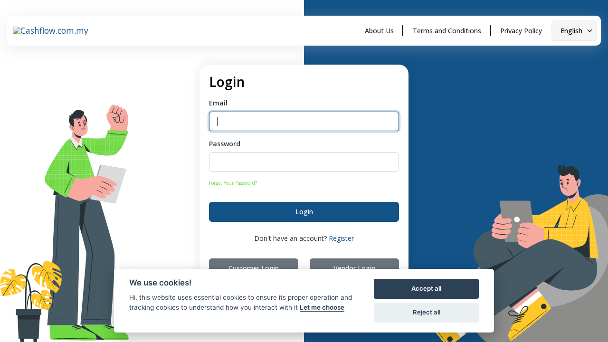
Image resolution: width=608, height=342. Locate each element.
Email (218, 102)
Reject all (426, 312)
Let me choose (322, 307)
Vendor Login (354, 268)
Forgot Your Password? (233, 183)
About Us (379, 30)
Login (304, 211)
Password (224, 143)
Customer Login (253, 268)
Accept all (426, 288)
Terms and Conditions (447, 30)
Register (341, 238)
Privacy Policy (521, 30)
